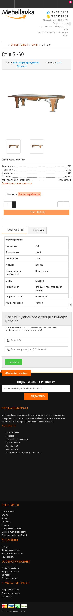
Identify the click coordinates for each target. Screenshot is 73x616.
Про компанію (8, 511)
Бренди (5, 546)
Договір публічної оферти (14, 531)
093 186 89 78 (59, 16)
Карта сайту (7, 596)
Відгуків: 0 (22, 66)
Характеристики (15, 229)
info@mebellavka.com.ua (16, 439)
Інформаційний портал (12, 553)
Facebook (9, 435)
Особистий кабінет (10, 568)
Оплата (5, 514)
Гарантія (5, 525)
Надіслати (14, 361)
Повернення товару (11, 593)
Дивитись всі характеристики (17, 183)
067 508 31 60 (59, 12)
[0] (66, 4)
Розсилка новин (9, 578)
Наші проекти (8, 556)
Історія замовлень (10, 571)
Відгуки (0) (38, 230)
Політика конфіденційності (14, 535)
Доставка (6, 521)
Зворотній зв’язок (10, 589)
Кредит (5, 518)
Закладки (6, 574)
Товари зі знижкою (11, 550)
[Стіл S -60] (36, 103)
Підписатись (38, 396)
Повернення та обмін (11, 528)
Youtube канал (12, 432)
